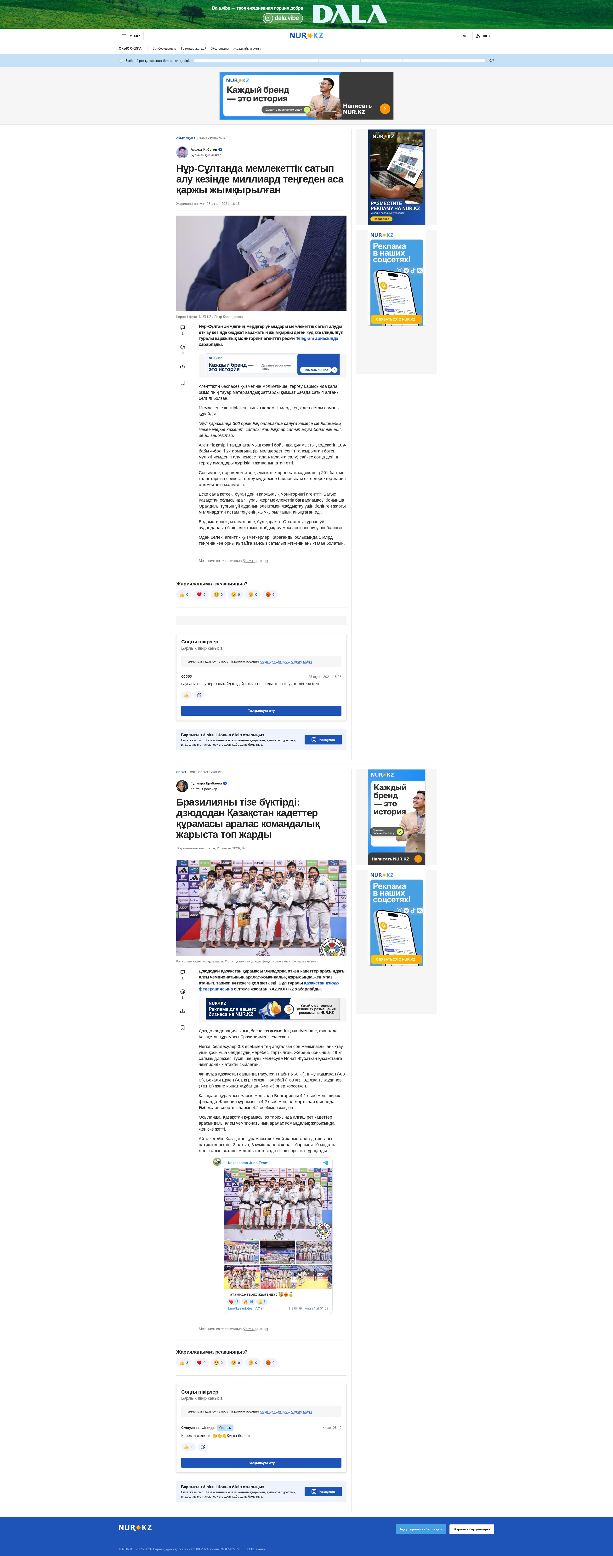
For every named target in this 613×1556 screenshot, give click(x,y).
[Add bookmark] (183, 383)
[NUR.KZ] (306, 36)
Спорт (181, 772)
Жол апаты (220, 48)
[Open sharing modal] (182, 366)
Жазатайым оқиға (247, 48)
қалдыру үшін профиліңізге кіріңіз (286, 661)
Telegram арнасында (317, 338)
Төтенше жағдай (193, 48)
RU (463, 36)
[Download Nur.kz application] (306, 14)
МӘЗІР (135, 36)
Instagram (327, 740)
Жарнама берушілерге (471, 1529)
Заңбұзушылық (164, 48)
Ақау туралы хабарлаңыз (421, 1529)
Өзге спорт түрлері (205, 772)
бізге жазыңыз (255, 561)
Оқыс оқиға (130, 48)
